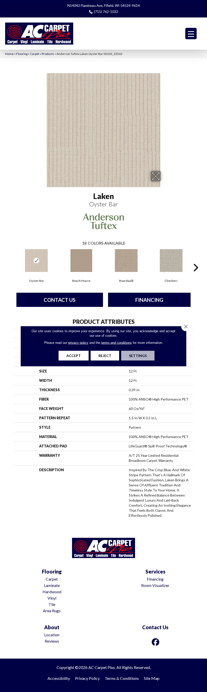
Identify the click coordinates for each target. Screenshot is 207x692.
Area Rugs (52, 610)
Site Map (152, 678)
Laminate (52, 585)
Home (9, 54)
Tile (51, 604)
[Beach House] (81, 260)
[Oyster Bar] (36, 260)
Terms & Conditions (122, 678)
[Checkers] (171, 260)
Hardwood (51, 591)
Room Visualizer (155, 585)
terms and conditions (116, 342)
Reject (104, 355)
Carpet (34, 54)
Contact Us (59, 300)
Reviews (52, 641)
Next (195, 260)
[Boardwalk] (126, 260)
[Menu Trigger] (191, 33)
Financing (149, 300)
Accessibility (58, 678)
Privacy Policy (87, 678)
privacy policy (78, 342)
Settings (138, 355)
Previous (11, 260)
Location (51, 634)
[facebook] (156, 642)
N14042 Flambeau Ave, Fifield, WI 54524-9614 (103, 5)
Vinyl (51, 598)
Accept (73, 355)
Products (48, 54)
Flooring (22, 54)
